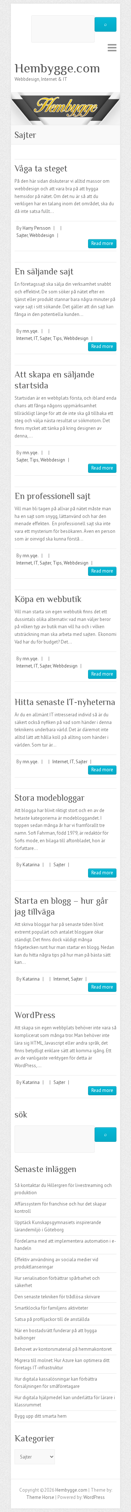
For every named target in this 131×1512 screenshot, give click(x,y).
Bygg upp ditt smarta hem (41, 1416)
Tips (57, 338)
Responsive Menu (112, 47)
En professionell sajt (53, 496)
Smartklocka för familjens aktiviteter (51, 1308)
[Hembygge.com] (65, 95)
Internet (24, 338)
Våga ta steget (41, 168)
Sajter (22, 235)
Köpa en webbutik (48, 599)
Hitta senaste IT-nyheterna (65, 702)
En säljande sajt (44, 271)
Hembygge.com (57, 68)
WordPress (35, 1015)
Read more (102, 243)
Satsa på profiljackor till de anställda (52, 1319)
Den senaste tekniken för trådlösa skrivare (57, 1297)
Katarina (31, 865)
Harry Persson (37, 228)
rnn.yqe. (31, 331)
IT (36, 338)
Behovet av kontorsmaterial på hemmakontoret (63, 1349)
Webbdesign (41, 235)
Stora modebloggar (50, 798)
